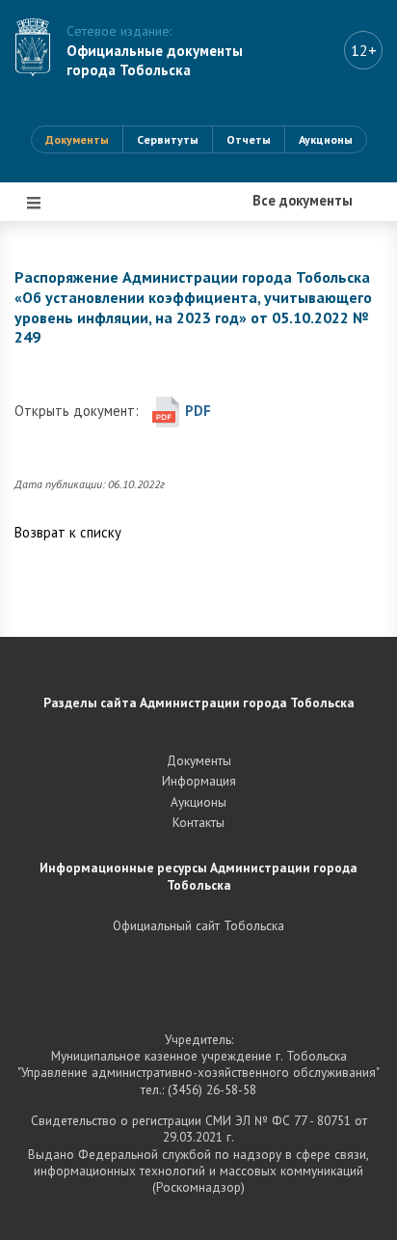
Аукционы (326, 139)
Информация (75, 533)
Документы (77, 139)
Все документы (81, 244)
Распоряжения (79, 418)
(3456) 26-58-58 (212, 1089)
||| (34, 203)
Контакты (198, 822)
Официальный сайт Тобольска (198, 925)
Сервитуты (167, 139)
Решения (60, 475)
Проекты (61, 360)
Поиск (51, 591)
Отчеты (248, 139)
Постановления (82, 302)
